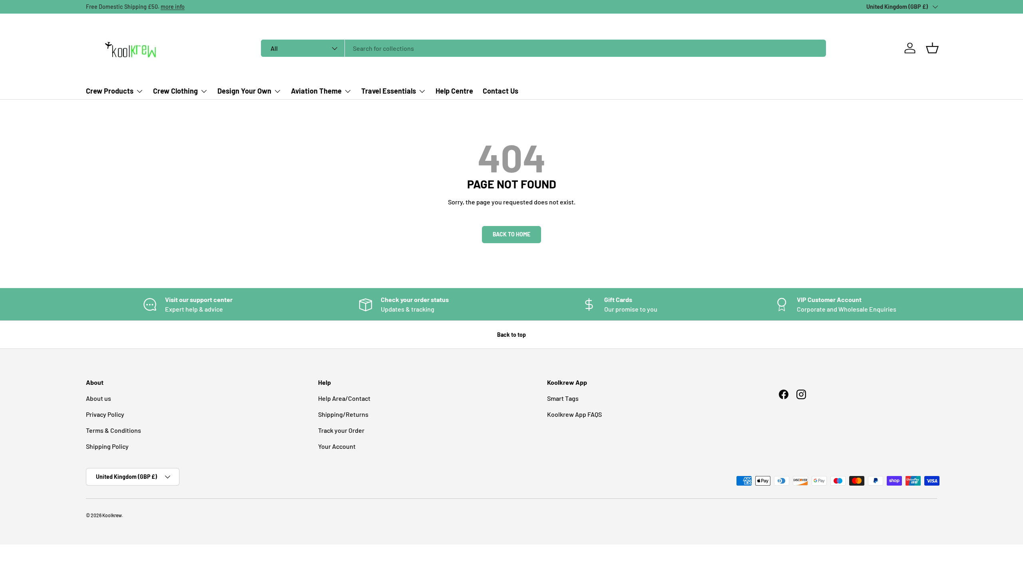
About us (98, 398)
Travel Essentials (388, 90)
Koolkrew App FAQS (574, 414)
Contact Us (500, 90)
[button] (932, 48)
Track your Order (341, 430)
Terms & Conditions (113, 430)
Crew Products (109, 90)
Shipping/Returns (343, 414)
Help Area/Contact (344, 398)
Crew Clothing (175, 90)
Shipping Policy (107, 446)
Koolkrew (112, 515)
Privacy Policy (105, 414)
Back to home (511, 234)
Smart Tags (563, 398)
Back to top (511, 334)
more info (173, 6)
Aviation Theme (316, 90)
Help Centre (454, 90)
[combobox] (543, 48)
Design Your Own (244, 90)
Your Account (337, 446)
